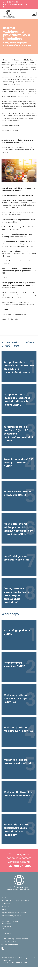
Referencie (5, 907)
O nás (4, 897)
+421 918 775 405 (11, 2)
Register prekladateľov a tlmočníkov (15, 913)
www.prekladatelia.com (10, 945)
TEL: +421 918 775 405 (9, 942)
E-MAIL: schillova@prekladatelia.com (15, 939)
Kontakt (4, 910)
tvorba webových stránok (20, 963)
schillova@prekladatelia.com (16, 4)
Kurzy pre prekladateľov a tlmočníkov (15, 900)
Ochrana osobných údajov (11, 916)
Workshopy (6, 903)
